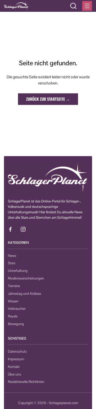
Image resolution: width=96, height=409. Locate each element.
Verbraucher (17, 308)
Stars (11, 263)
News (12, 255)
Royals (12, 316)
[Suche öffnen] (73, 6)
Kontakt (14, 366)
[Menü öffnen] (87, 6)
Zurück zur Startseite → (48, 99)
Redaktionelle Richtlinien (26, 381)
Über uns (14, 374)
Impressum (16, 359)
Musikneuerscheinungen (26, 278)
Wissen (13, 301)
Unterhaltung (18, 270)
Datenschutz (17, 351)
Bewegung (16, 324)
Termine (14, 286)
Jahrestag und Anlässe (24, 293)
